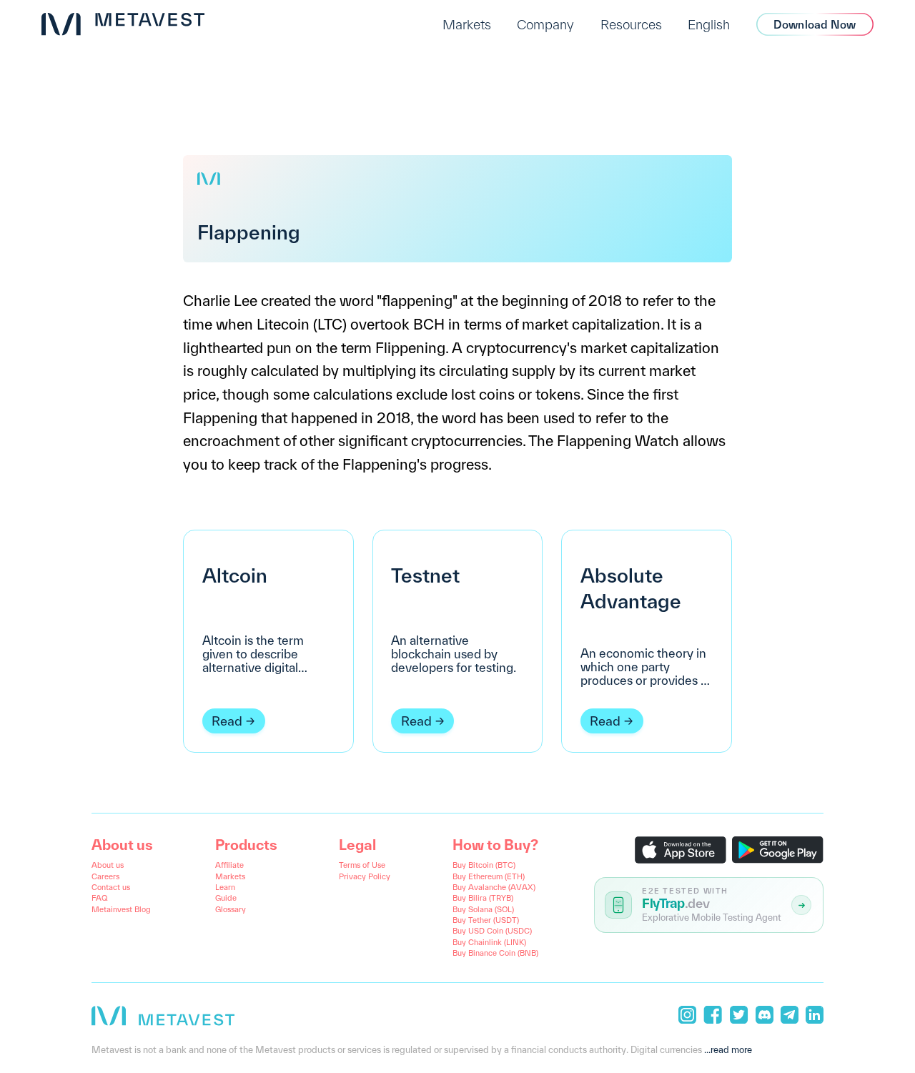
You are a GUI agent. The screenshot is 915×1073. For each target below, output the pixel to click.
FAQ (99, 898)
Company (545, 24)
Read (227, 720)
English (709, 24)
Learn (225, 887)
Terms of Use (362, 865)
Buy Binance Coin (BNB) (495, 953)
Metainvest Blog (121, 909)
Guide (226, 898)
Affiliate (229, 865)
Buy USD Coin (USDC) (492, 930)
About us (108, 865)
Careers (105, 876)
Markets (466, 24)
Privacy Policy (364, 876)
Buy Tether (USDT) (485, 920)
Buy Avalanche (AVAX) (493, 887)
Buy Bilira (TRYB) (482, 898)
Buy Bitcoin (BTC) (483, 865)
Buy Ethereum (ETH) (488, 876)
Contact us (111, 887)
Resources (631, 24)
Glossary (230, 909)
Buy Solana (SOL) (483, 909)
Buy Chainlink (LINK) (489, 942)
